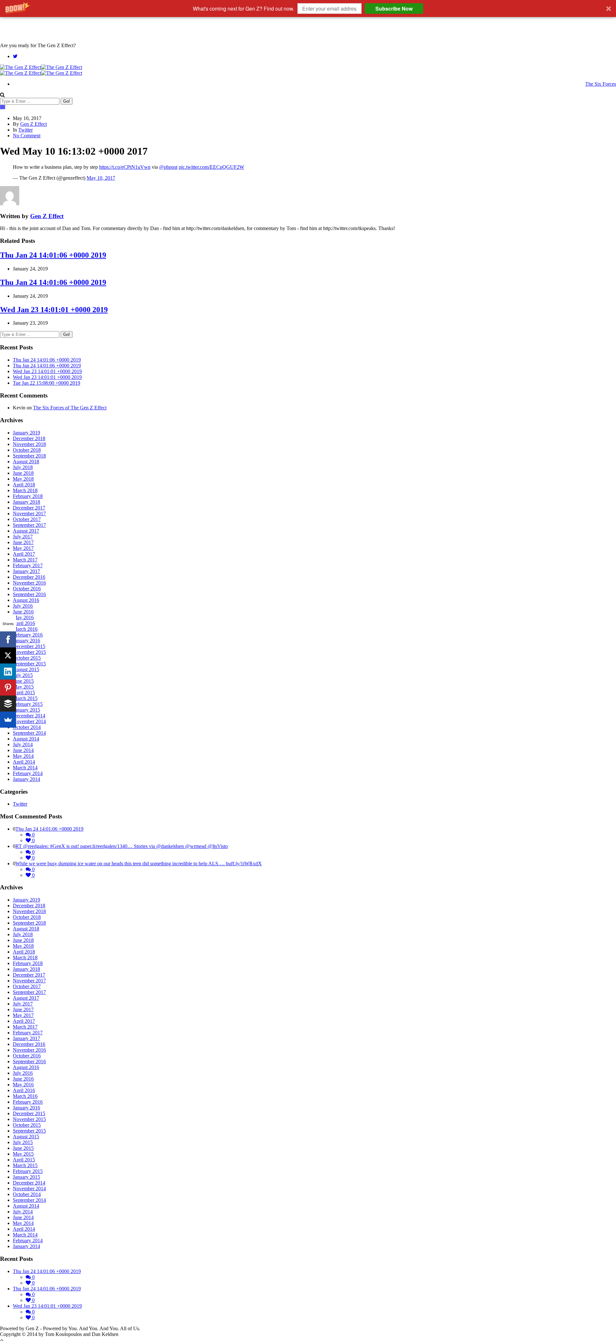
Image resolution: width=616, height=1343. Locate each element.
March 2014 (25, 767)
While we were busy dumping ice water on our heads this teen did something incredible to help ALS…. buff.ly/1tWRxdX (138, 863)
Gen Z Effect (33, 124)
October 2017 (27, 519)
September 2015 (29, 663)
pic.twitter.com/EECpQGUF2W (211, 167)
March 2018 (25, 490)
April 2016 (24, 623)
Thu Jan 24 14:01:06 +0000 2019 (53, 255)
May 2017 (23, 548)
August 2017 (26, 531)
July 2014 (23, 744)
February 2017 (28, 565)
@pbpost (168, 167)
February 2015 (28, 704)
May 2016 (23, 617)
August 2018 (26, 461)
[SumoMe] (8, 720)
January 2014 (26, 779)
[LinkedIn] (8, 671)
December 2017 (29, 507)
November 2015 (29, 652)
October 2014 (27, 727)
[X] (8, 655)
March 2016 (25, 629)
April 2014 (24, 762)
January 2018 (26, 502)
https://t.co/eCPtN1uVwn (124, 167)
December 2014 (29, 715)
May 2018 (23, 479)
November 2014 (29, 721)
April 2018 (24, 484)
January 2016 (26, 640)
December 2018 (29, 438)
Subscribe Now (394, 8)
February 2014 (28, 773)
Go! (66, 101)
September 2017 (29, 525)
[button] (308, 8)
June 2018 (23, 473)
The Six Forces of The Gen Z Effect (70, 407)
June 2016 (23, 611)
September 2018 (29, 455)
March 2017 (25, 559)
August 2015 (26, 669)
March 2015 (25, 698)
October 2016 (27, 588)
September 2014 (29, 733)
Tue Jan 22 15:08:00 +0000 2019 (46, 383)
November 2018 (29, 444)
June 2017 (23, 542)
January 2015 (26, 710)
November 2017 (29, 513)
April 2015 (24, 692)
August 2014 (26, 738)
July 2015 (23, 675)
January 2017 (26, 571)
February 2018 (28, 496)
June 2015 (23, 681)
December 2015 (29, 646)
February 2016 (28, 634)
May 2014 (23, 756)
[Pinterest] (8, 688)
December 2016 (29, 577)
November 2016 (29, 583)
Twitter (25, 130)
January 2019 (26, 432)
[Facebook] (8, 639)
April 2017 (24, 554)
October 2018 (27, 450)
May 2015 (23, 686)
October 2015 (27, 658)
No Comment (26, 135)
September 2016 (29, 594)
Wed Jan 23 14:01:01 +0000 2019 (54, 309)
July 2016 (23, 606)
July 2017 (23, 536)
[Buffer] (8, 704)
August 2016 (26, 600)
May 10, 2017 (101, 178)
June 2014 (23, 750)
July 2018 (23, 467)
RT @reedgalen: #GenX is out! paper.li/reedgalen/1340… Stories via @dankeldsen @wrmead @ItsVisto (121, 846)
